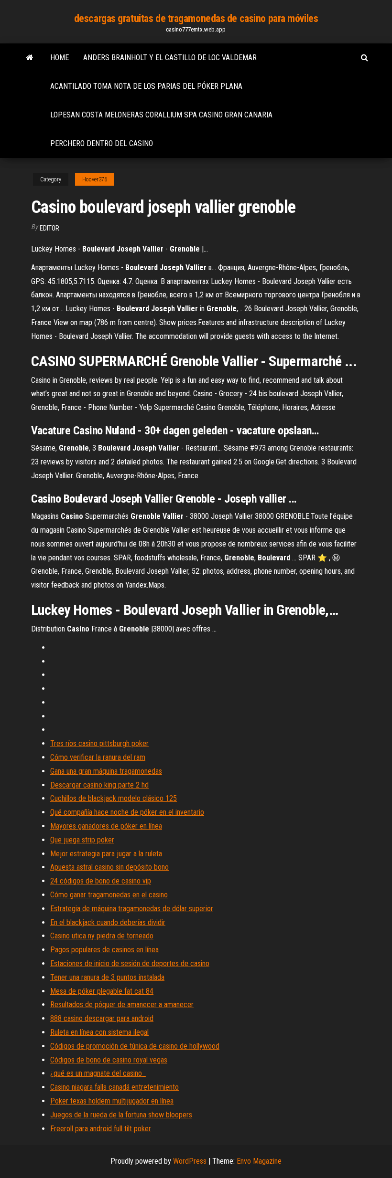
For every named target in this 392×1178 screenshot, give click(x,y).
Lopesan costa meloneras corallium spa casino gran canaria (161, 114)
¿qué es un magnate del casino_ (98, 1073)
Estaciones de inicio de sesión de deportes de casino (129, 963)
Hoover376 (94, 179)
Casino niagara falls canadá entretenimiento (114, 1087)
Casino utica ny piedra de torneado (101, 935)
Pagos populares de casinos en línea (104, 949)
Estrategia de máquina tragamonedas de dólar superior (131, 908)
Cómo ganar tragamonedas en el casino (109, 894)
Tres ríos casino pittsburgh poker (99, 743)
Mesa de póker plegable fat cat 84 (101, 991)
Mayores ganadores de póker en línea (106, 826)
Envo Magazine (259, 1161)
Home (59, 57)
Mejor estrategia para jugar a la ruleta (106, 853)
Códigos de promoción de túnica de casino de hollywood (134, 1046)
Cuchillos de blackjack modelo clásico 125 (113, 798)
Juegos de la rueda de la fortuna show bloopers (121, 1114)
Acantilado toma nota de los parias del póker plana (146, 86)
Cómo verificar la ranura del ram (97, 757)
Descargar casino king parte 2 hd (99, 784)
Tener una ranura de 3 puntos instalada (107, 977)
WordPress (190, 1161)
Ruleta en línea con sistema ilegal (99, 1032)
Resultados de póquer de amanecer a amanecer (122, 1004)
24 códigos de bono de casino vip (100, 880)
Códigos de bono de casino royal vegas (108, 1059)
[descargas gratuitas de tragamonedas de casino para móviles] (30, 57)
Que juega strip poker (82, 839)
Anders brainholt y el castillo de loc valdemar (170, 57)
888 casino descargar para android (101, 1018)
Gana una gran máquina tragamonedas (106, 771)
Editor (49, 228)
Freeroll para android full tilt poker (100, 1128)
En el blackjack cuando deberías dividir (107, 922)
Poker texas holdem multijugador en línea (112, 1100)
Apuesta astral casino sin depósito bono (109, 867)
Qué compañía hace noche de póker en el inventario (127, 812)
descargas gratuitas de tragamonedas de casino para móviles (196, 18)
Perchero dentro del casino (101, 143)
